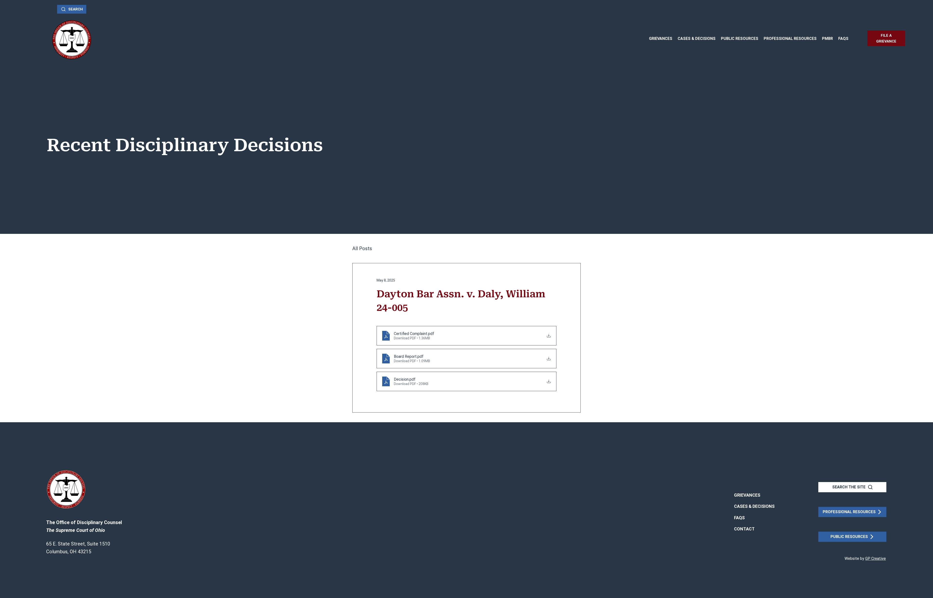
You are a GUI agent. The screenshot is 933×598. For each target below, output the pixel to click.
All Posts (362, 248)
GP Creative (875, 558)
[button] (744, 529)
